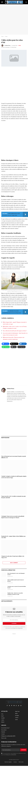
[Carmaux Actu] (14, 2)
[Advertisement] (14, 19)
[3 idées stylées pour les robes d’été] (14, 58)
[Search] (26, 2)
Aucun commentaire (6, 47)
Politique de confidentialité (17, 628)
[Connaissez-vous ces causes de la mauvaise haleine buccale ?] (3, 588)
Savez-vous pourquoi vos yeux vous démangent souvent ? (16, 574)
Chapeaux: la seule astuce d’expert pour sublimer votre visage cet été (12, 556)
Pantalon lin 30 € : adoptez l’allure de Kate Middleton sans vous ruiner (13, 536)
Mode (20, 45)
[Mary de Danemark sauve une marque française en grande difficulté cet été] (14, 447)
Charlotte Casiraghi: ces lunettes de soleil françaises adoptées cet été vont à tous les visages (13, 476)
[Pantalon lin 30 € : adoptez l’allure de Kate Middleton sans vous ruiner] (14, 527)
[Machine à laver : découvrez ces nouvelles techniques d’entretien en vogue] (3, 594)
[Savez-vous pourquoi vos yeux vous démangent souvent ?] (3, 575)
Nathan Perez (7, 45)
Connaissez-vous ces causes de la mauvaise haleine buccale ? (16, 587)
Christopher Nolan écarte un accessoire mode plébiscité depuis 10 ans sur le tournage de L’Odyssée (12, 516)
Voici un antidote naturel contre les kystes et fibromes (15, 580)
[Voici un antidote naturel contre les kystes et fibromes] (3, 581)
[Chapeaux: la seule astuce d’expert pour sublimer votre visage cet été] (14, 547)
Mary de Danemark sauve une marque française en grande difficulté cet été (13, 456)
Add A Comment (14, 562)
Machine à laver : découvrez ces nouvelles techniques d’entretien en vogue (15, 593)
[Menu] (2, 2)
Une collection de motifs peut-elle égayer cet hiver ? (15, 330)
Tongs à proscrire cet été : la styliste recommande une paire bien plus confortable (13, 496)
